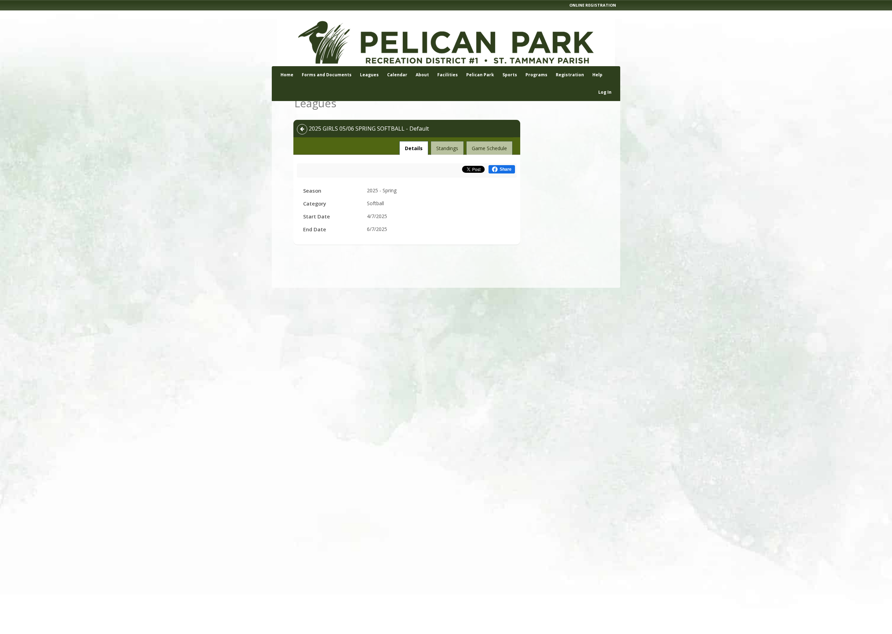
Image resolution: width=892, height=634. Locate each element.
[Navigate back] (302, 129)
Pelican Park (480, 75)
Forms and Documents (327, 75)
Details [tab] (414, 148)
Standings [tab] (447, 148)
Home (286, 75)
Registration (570, 75)
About (422, 75)
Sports (509, 75)
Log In (605, 92)
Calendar (397, 75)
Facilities (447, 75)
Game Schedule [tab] (489, 148)
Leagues (369, 75)
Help (597, 75)
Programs (536, 75)
